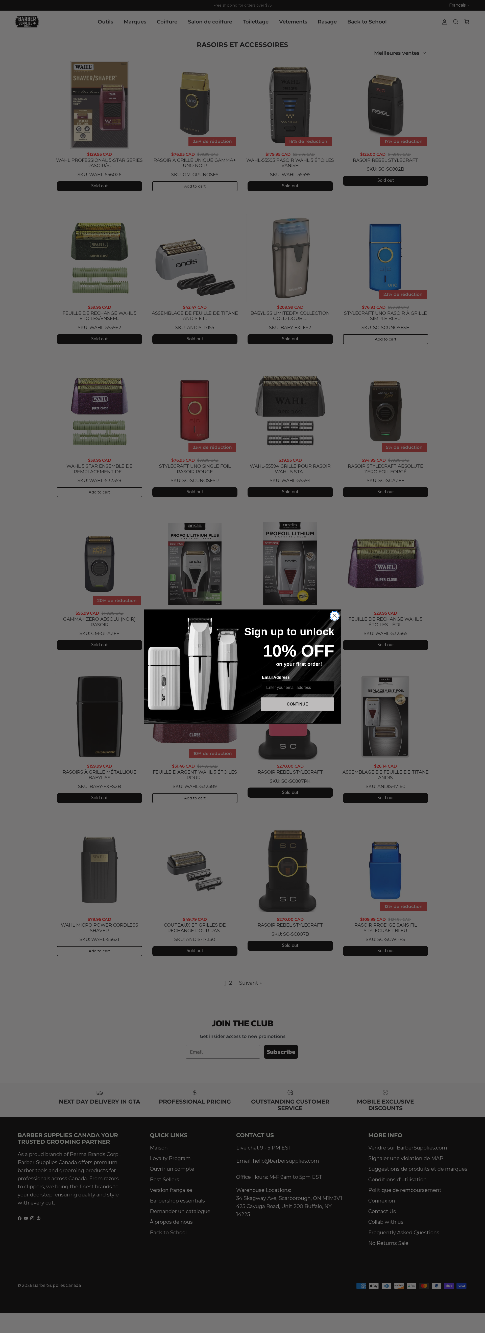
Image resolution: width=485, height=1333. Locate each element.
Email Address (276, 677)
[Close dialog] (334, 615)
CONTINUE (297, 704)
